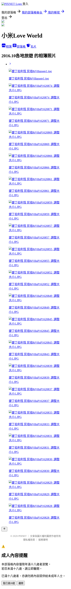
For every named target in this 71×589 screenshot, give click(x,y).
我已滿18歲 (9, 583)
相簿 (9, 46)
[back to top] (4, 529)
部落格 (21, 46)
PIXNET (22, 536)
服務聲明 (43, 539)
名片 (33, 46)
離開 (21, 583)
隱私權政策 (29, 539)
